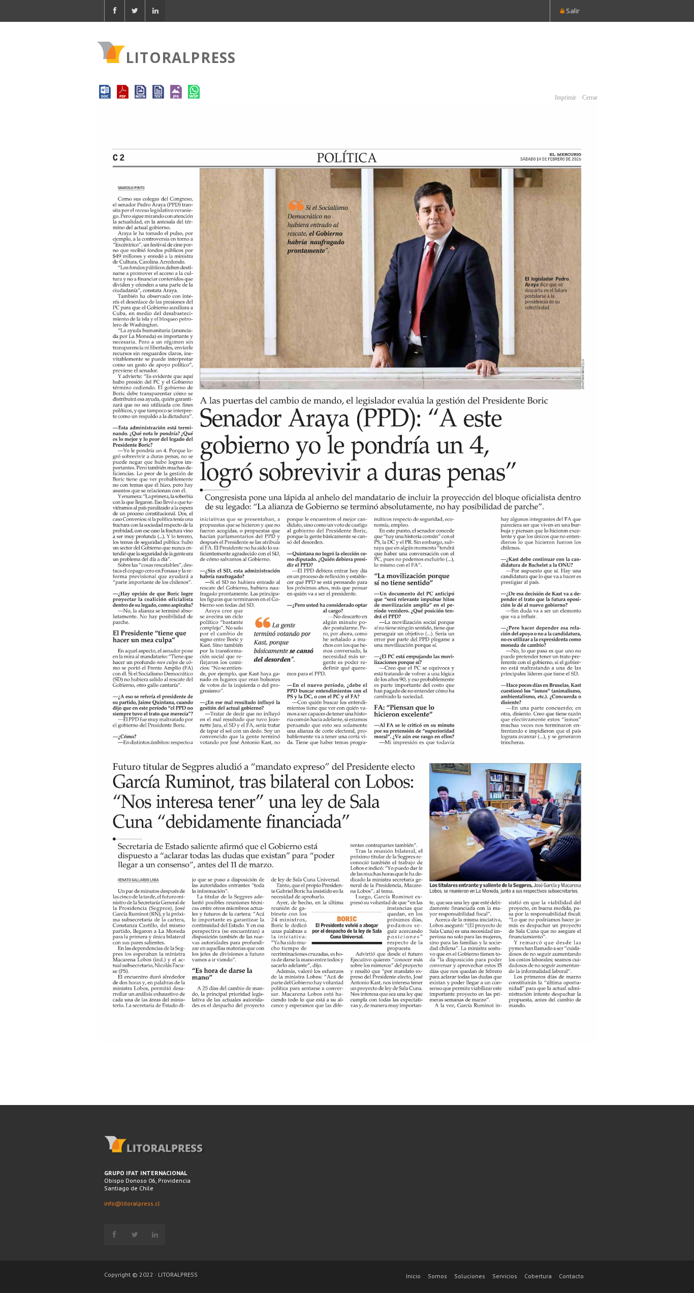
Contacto (571, 1276)
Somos (437, 1276)
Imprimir (564, 97)
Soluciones (469, 1276)
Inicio (413, 1276)
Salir (572, 10)
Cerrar (589, 97)
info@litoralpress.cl (132, 1203)
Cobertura (538, 1276)
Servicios (504, 1276)
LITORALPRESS (180, 56)
